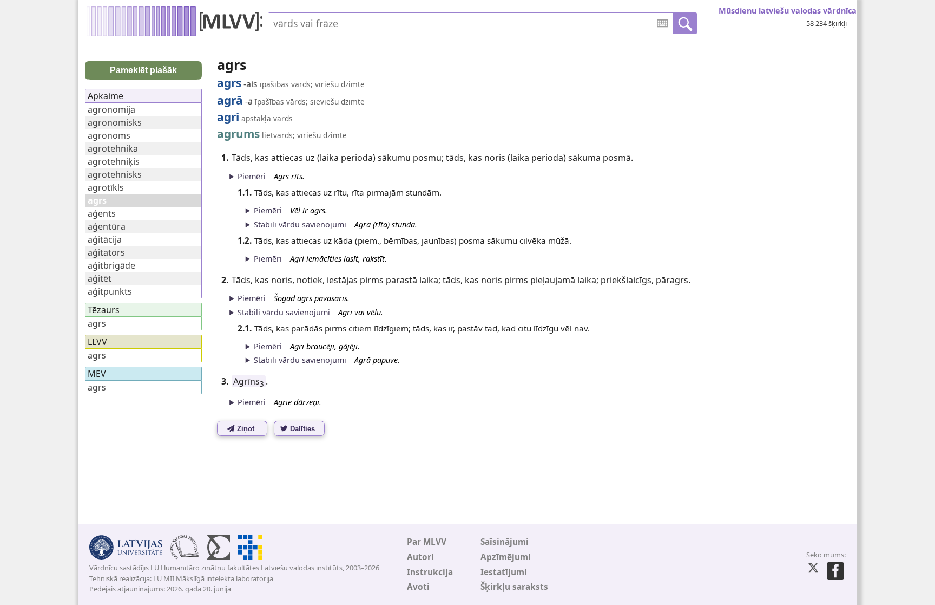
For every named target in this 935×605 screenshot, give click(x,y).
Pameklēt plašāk (143, 70)
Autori (420, 557)
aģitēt (99, 278)
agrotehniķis (114, 161)
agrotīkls (106, 187)
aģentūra (107, 226)
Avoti (418, 587)
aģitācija (105, 239)
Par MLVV (426, 542)
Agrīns (248, 381)
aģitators (106, 252)
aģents (102, 213)
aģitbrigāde (111, 265)
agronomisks (115, 122)
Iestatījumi (503, 572)
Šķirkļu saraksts (514, 587)
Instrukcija (430, 572)
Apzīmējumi (505, 557)
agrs (97, 323)
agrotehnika (113, 148)
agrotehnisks (115, 174)
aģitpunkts (110, 291)
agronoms (109, 135)
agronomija (111, 109)
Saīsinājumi (504, 542)
